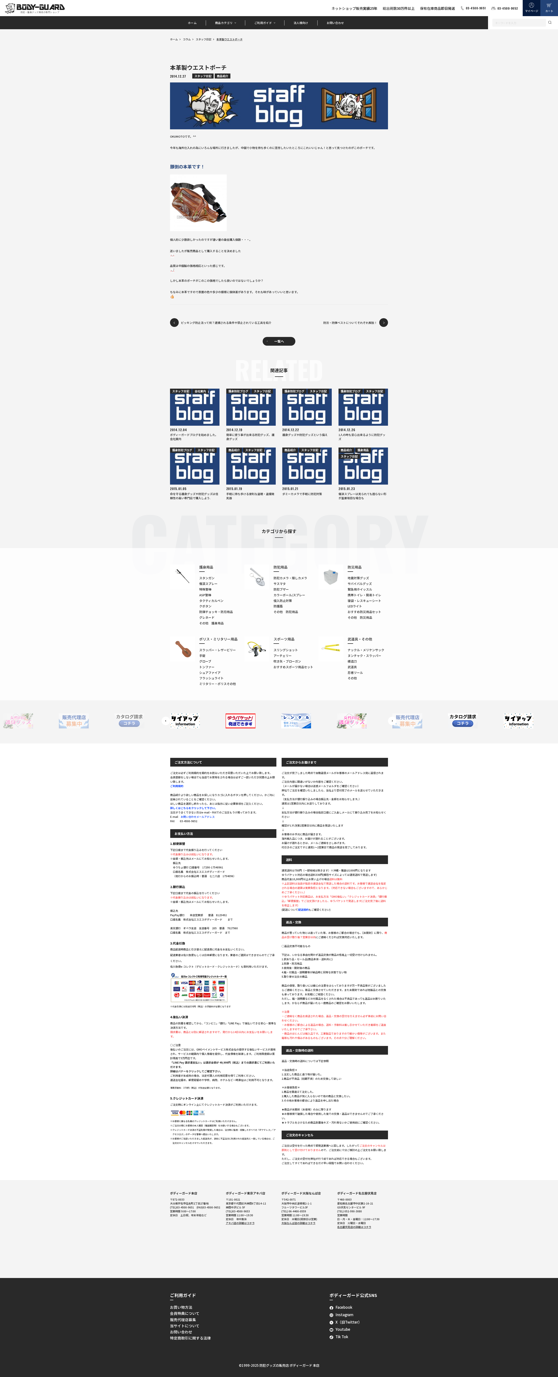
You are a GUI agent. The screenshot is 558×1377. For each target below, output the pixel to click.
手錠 (202, 655)
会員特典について (184, 1313)
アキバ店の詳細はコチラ (240, 1223)
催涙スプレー (208, 583)
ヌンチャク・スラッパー (364, 655)
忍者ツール (355, 672)
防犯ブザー (281, 589)
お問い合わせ (335, 23)
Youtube (342, 1329)
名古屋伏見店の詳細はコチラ (354, 1227)
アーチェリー (283, 655)
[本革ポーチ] (279, 202)
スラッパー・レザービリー (217, 650)
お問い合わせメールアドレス (198, 816)
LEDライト (355, 606)
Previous (166, 721)
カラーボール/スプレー (289, 595)
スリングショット (286, 650)
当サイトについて (184, 1325)
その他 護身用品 (211, 623)
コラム (187, 39)
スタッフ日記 (203, 39)
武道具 (352, 667)
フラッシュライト (211, 678)
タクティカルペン (211, 600)
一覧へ (279, 341)
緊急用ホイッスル (360, 589)
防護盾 (278, 606)
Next (392, 721)
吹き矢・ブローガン (287, 661)
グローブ (205, 661)
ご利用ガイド (263, 23)
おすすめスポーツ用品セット (293, 667)
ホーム (192, 23)
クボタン (205, 606)
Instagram (344, 1314)
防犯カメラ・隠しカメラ (290, 578)
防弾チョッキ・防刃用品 (216, 612)
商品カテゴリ (224, 23)
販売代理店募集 (183, 1319)
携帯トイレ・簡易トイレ (364, 595)
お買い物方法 (181, 1307)
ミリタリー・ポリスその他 (217, 684)
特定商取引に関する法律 (190, 1338)
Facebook (343, 1307)
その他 (352, 678)
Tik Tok (341, 1336)
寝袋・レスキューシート (364, 600)
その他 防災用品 (360, 617)
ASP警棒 (205, 595)
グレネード (206, 617)
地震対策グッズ (358, 578)
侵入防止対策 (283, 600)
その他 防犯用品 (286, 612)
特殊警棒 (205, 589)
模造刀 (352, 661)
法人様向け (301, 23)
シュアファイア (210, 672)
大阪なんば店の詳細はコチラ (298, 1223)
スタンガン (206, 578)
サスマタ (280, 583)
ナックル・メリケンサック (366, 650)
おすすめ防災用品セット (364, 612)
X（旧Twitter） (348, 1322)
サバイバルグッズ (360, 583)
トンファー (206, 667)
